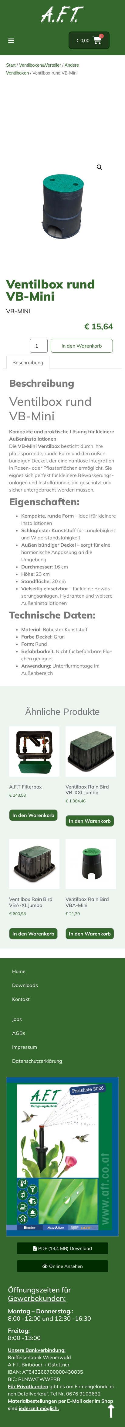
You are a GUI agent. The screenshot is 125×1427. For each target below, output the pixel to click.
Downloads (25, 985)
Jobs (17, 1019)
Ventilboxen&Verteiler (40, 65)
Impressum (24, 1047)
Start (10, 65)
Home (18, 971)
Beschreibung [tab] (27, 362)
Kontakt (21, 999)
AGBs (18, 1033)
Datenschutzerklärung (37, 1061)
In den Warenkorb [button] (33, 815)
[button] (11, 40)
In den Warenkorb (82, 346)
